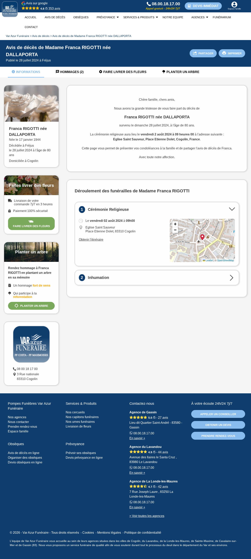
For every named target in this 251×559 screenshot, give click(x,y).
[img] (202, 240)
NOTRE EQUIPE (173, 17)
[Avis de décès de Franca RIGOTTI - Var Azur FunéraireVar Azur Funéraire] (10, 9)
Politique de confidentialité (142, 532)
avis (54, 8)
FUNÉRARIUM (222, 17)
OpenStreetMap (225, 260)
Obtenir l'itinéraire (91, 239)
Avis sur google (42, 6)
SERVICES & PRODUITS (138, 17)
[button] (175, 224)
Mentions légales (109, 532)
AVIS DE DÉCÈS (55, 17)
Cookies (88, 532)
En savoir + (137, 438)
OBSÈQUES (80, 17)
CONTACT (31, 27)
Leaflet (209, 260)
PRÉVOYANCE (106, 17)
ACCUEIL (30, 17)
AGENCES (198, 17)
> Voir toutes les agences (146, 516)
